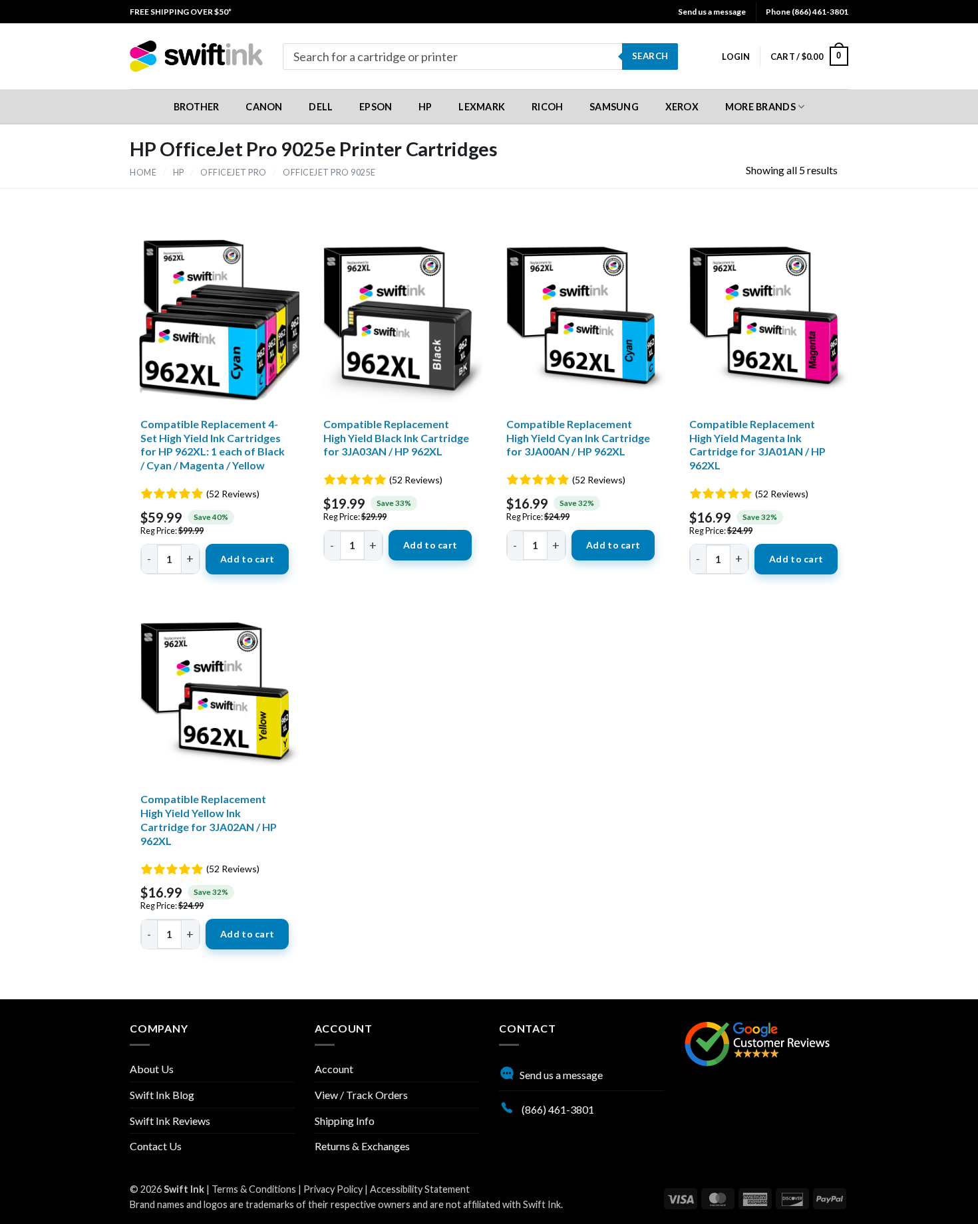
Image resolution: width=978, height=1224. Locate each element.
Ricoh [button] (547, 106)
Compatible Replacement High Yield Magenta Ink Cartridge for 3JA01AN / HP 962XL (757, 444)
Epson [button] (375, 106)
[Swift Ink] (196, 56)
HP (178, 173)
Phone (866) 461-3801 (807, 12)
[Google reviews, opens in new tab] (757, 1042)
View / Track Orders (361, 1094)
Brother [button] (197, 106)
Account (334, 1068)
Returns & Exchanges (362, 1146)
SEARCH (650, 56)
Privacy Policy (333, 1189)
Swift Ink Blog (162, 1094)
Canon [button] (263, 106)
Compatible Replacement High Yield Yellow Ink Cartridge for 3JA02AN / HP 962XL (208, 819)
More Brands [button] (760, 106)
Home (143, 173)
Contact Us (156, 1146)
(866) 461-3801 (557, 1109)
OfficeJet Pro (233, 173)
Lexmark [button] (481, 106)
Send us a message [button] (712, 12)
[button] (736, 56)
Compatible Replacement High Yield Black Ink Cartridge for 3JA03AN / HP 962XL (396, 438)
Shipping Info (345, 1120)
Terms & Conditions (254, 1189)
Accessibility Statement (420, 1189)
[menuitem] (181, 11)
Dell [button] (321, 106)
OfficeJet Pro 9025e (329, 173)
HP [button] (425, 106)
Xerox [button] (682, 106)
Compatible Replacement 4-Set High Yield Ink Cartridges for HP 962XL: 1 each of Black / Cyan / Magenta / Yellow (212, 444)
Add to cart (247, 558)
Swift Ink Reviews (170, 1120)
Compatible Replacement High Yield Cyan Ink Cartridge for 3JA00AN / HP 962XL (578, 438)
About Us (152, 1068)
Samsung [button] (614, 106)
